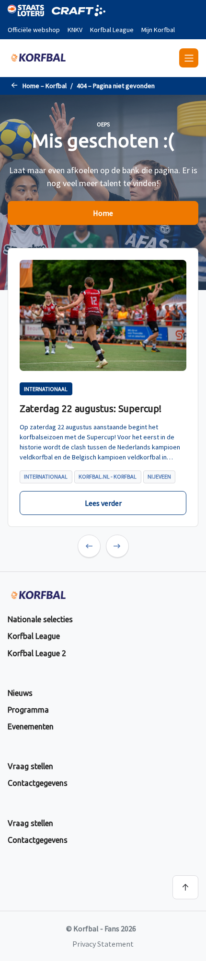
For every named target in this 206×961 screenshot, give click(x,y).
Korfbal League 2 (37, 653)
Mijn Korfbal (158, 29)
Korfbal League (112, 29)
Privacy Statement (103, 944)
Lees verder (103, 503)
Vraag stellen (30, 766)
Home (103, 213)
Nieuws (20, 693)
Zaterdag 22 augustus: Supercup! (90, 408)
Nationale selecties (40, 619)
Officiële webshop (34, 29)
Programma (28, 709)
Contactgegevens (38, 783)
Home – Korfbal (45, 85)
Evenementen (31, 726)
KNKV (75, 29)
